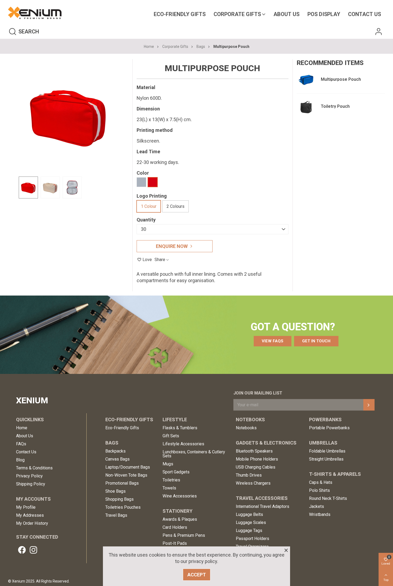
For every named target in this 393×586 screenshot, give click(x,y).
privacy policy (202, 561)
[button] (272, 341)
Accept (196, 574)
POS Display (323, 14)
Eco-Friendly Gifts (180, 14)
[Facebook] (22, 550)
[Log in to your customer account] (378, 31)
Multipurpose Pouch (341, 79)
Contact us (364, 14)
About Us (286, 14)
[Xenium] (34, 13)
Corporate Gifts (237, 14)
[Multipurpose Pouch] (306, 80)
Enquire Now (172, 246)
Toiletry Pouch (335, 106)
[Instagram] (33, 550)
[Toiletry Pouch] (306, 107)
